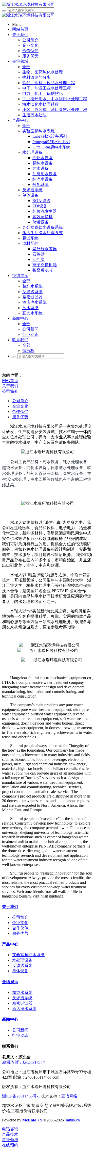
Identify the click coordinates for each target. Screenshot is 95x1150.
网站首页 (10, 380)
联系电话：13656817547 (23, 1062)
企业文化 (20, 406)
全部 (26, 67)
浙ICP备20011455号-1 (21, 1096)
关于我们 (10, 386)
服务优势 (20, 417)
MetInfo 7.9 (32, 1120)
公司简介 (10, 391)
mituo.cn (73, 1120)
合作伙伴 (20, 411)
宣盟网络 (69, 1096)
